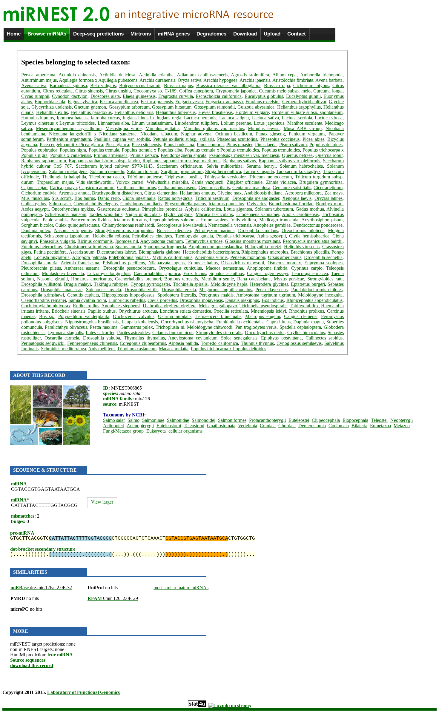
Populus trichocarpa (235, 235)
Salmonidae (178, 420)
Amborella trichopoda (321, 74)
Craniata (268, 425)
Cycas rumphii (35, 96)
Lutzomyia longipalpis (108, 273)
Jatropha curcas (105, 117)
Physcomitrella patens (185, 203)
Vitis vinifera (243, 219)
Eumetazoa (380, 425)
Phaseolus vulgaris (57, 241)
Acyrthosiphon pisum (322, 219)
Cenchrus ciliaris (214, 187)
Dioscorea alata (105, 96)
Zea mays (333, 192)
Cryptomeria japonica (236, 90)
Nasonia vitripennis (73, 230)
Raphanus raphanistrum (43, 160)
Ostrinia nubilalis (174, 316)
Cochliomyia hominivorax (45, 305)
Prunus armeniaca (111, 155)
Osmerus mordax (284, 262)
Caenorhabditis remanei (43, 300)
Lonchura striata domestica (185, 311)
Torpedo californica (219, 343)
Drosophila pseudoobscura (129, 268)
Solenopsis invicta (103, 289)
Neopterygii (401, 420)
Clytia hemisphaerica (309, 235)
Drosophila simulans (258, 230)
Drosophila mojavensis (200, 300)
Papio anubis (55, 219)
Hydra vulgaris (178, 214)
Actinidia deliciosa (117, 74)
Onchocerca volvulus (133, 316)
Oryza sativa (189, 80)
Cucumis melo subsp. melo (285, 90)
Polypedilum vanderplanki (83, 316)
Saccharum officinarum (179, 166)
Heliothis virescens (302, 246)
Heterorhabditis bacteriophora (211, 251)
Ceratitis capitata (83, 294)
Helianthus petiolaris (133, 112)
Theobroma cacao (106, 176)
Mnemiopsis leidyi (268, 311)
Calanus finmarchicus (172, 332)
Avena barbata (329, 80)
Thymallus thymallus (144, 337)
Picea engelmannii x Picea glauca (71, 144)
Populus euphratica (39, 149)
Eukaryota (156, 430)
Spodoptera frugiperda (165, 246)
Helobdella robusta (111, 235)
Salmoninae (153, 420)
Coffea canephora (196, 90)
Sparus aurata (128, 246)
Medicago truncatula (278, 219)
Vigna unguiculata (142, 214)
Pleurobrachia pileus (41, 268)
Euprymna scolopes (323, 262)
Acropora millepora (303, 192)
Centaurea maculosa (251, 187)
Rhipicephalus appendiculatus (314, 300)
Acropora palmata (89, 257)
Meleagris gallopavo (218, 305)
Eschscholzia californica (219, 96)
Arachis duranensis (157, 80)
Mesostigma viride (123, 128)
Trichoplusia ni (170, 327)
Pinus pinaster (239, 144)
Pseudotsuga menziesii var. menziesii (244, 155)
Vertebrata (247, 425)
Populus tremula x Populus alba (152, 149)
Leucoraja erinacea (309, 273)
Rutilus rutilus (86, 305)
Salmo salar (60, 203)
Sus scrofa (62, 198)
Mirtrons (141, 34)
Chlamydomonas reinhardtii (128, 225)
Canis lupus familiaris (141, 203)
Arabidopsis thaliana (263, 192)
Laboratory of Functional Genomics (83, 692)
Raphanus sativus (239, 160)
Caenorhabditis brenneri (138, 278)
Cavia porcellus (162, 300)
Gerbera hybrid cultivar (304, 101)
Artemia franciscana (80, 262)
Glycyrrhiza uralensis (51, 106)
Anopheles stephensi (120, 305)
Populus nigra (73, 149)
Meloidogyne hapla (229, 284)
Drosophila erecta (179, 289)
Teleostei (379, 420)
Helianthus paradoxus (91, 112)
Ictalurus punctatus (226, 203)
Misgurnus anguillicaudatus (225, 289)
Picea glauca (117, 144)
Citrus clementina (160, 192)
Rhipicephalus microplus (264, 251)
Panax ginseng (270, 133)
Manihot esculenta (304, 123)
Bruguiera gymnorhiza (321, 182)
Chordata (287, 425)
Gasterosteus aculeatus (118, 209)
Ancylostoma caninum (161, 241)
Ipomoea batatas (72, 117)
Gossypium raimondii (214, 106)
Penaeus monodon (247, 257)
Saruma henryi (261, 166)
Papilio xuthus (102, 311)
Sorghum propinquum (182, 171)
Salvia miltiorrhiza (224, 166)
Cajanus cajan (34, 187)
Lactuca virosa (329, 117)
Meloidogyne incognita (320, 294)
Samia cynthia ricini (87, 300)
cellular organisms (185, 430)
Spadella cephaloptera (300, 327)
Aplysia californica (203, 209)
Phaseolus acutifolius (237, 139)
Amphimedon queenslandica (215, 246)
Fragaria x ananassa (224, 101)
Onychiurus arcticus (138, 311)
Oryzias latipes (328, 198)
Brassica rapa (277, 85)
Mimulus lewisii (264, 128)
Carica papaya (63, 187)
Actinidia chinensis (77, 74)
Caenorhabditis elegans (95, 203)
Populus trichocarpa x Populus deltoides (228, 348)
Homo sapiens (214, 219)
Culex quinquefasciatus (77, 225)
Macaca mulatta (173, 348)
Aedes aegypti (34, 209)
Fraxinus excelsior (262, 101)
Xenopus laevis (297, 198)
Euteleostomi (168, 425)
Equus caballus (203, 262)
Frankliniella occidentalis (239, 321)
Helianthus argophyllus (299, 106)
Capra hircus (278, 321)
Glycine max (229, 192)
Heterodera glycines (269, 284)
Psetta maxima (103, 327)
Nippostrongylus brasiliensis (92, 321)
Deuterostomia (312, 425)
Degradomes (211, 34)
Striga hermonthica (223, 171)
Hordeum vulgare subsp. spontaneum (307, 112)
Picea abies (313, 139)
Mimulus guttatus (162, 128)
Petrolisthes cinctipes (152, 235)
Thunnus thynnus (257, 343)
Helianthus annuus (197, 192)
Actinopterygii (140, 425)
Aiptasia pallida (183, 343)
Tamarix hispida (258, 171)
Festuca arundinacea (119, 101)
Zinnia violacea (281, 182)
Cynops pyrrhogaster (150, 284)
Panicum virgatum (307, 133)
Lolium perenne (236, 123)
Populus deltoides (326, 144)
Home (14, 34)
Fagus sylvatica (82, 101)
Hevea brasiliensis (215, 112)
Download (245, 34)
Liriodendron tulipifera (196, 123)
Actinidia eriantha (156, 74)
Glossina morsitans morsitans (252, 241)
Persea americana (38, 74)
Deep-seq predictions (98, 34)
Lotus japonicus (269, 123)
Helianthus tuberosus (176, 112)
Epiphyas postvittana (281, 337)
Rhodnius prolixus (306, 311)
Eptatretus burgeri (308, 284)
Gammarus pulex (136, 327)
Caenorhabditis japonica (157, 273)
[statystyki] (197, 705)
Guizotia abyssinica (255, 106)
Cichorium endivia (38, 192)
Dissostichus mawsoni (242, 262)
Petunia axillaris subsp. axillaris (183, 139)
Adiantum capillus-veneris (202, 74)
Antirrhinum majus (39, 80)
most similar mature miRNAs (181, 587)
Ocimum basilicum (233, 133)
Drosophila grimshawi (42, 294)
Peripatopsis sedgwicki (43, 343)
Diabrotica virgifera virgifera (170, 305)
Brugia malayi (77, 284)
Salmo (133, 420)
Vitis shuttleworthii (94, 182)
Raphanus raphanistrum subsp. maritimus (181, 160)
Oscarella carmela (61, 337)
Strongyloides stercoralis (219, 332)
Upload (272, 34)
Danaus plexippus (242, 300)
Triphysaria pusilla (183, 176)
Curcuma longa (328, 90)
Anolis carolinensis (300, 214)
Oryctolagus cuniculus (180, 268)
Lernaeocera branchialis (218, 316)
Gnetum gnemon (90, 106)
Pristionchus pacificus (124, 262)
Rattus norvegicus (175, 198)
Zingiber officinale (245, 182)
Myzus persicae (289, 278)
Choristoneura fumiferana (89, 246)
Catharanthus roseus (177, 187)
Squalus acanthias (226, 273)
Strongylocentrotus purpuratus (124, 230)
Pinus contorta (210, 144)
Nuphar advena (196, 133)
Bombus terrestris (181, 278)
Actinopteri (113, 425)
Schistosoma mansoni (65, 214)
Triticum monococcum (270, 176)
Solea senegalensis (239, 337)
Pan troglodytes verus (256, 327)
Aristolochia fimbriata (292, 80)
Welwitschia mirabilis (167, 182)
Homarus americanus (91, 278)
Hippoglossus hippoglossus (128, 294)
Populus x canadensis (70, 155)
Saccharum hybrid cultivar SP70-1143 (114, 166)
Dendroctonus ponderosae (318, 225)
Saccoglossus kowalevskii (180, 225)
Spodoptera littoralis (176, 294)
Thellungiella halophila (64, 176)
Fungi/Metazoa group (123, 430)
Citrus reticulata (58, 90)
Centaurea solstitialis (292, 187)
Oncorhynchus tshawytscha (187, 321)
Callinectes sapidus (324, 337)
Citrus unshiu (118, 90)
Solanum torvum (143, 171)
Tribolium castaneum (136, 348)
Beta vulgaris (103, 85)
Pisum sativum (293, 144)
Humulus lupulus (37, 117)
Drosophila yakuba (101, 337)
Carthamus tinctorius (136, 187)
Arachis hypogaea (220, 80)
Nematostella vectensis (229, 225)
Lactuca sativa (265, 117)
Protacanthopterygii (267, 420)
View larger (102, 501)
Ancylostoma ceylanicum (192, 337)
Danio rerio (109, 198)
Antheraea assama (81, 268)
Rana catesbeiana (254, 278)
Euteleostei (298, 420)
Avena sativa (33, 85)
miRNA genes (174, 34)
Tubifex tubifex (304, 305)
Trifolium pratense (144, 176)
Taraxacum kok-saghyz (298, 171)
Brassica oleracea (174, 230)
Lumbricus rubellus (126, 300)
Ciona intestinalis (138, 198)
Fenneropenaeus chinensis (92, 343)
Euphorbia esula (50, 101)
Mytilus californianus (172, 257)
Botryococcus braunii (139, 85)
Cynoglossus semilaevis (299, 343)
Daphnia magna (308, 321)
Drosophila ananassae (62, 289)
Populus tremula (104, 149)
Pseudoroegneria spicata (183, 155)
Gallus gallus (33, 203)
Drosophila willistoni (41, 284)
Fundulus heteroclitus (41, 246)
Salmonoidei (203, 420)
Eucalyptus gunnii (303, 96)
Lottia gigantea (238, 209)
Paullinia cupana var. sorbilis (122, 139)
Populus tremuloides (281, 149)
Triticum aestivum (212, 198)
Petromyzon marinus (214, 230)
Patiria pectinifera (50, 251)
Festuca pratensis (157, 101)
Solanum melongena (68, 171)
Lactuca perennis (200, 117)
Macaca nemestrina (224, 268)
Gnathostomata (221, 425)
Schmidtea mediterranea (63, 348)
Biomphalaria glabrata (159, 251)
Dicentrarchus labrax (116, 251)
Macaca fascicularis (214, 214)
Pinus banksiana (179, 144)
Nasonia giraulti (52, 278)
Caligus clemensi (300, 316)
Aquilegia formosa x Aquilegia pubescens (98, 80)
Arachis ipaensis (255, 80)
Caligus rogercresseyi (267, 273)
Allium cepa (284, 74)
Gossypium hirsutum (171, 106)
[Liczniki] (229, 705)
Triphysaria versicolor (224, 176)
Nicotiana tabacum (158, 133)
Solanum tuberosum (274, 209)
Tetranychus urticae (203, 241)
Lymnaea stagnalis (65, 332)
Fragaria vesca (189, 101)
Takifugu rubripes (111, 284)
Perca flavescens (271, 289)
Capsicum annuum (96, 187)
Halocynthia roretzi (263, 246)
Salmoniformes (232, 420)
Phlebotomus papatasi (129, 257)
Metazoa (402, 425)
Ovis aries (256, 203)
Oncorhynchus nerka (265, 332)
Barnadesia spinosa (68, 85)
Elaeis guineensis (139, 96)
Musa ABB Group (303, 128)
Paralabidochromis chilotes (317, 289)
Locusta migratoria (52, 257)
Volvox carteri (129, 182)
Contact (296, 34)
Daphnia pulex (35, 230)
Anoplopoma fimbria (267, 268)
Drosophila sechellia (323, 257)
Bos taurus (84, 198)
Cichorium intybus (311, 85)
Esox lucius (194, 273)
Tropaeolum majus (55, 182)
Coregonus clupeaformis (143, 343)
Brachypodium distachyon (117, 192)
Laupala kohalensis (140, 321)
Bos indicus (273, 300)
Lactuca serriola (297, 117)
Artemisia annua (74, 192)
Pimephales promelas (162, 209)
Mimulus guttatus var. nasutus (213, 128)
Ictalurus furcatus (129, 219)
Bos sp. (47, 316)
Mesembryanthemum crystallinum (68, 128)
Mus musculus (35, 198)
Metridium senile (217, 278)
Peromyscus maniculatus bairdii (313, 241)
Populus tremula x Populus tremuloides (222, 149)
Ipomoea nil (126, 241)
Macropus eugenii (262, 316)
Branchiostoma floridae (291, 203)
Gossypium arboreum (129, 106)
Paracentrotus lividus (90, 219)
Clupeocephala (326, 420)
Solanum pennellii (107, 171)
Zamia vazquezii (207, 182)
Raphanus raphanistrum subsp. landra (104, 160)
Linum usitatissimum (152, 123)
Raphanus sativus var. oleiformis (289, 160)
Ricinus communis (95, 241)
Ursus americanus (285, 257)
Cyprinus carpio (306, 268)
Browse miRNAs (46, 34)
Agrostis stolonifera (250, 74)
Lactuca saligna (234, 117)
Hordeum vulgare (252, 112)
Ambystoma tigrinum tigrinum (265, 294)
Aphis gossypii (271, 235)
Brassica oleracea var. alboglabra (228, 85)
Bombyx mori (329, 203)
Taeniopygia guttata (194, 235)
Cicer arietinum (328, 187)
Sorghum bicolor (37, 225)
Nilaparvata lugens (166, 262)
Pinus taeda (266, 144)
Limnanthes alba (113, 123)
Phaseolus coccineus (280, 139)
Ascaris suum (81, 251)
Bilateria (359, 425)
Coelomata (339, 425)
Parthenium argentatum (69, 139)
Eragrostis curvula (175, 96)
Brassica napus (178, 85)
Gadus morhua (310, 209)
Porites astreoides (133, 332)
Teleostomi (194, 425)
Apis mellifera (101, 348)
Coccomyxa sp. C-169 (154, 90)
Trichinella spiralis (190, 284)
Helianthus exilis (52, 112)
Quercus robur (329, 155)
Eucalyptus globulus (264, 96)
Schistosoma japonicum (67, 235)
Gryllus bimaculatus (306, 332)
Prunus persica (144, 155)
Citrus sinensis (89, 90)
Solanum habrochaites (301, 166)
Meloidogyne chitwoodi (209, 327)
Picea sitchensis (146, 144)
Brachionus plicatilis (310, 251)
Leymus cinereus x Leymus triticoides (58, 123)
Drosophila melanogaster (256, 198)
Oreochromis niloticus (303, 230)
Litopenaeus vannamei (257, 214)
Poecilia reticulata (231, 311)
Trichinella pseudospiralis (263, 305)
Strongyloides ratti (325, 278)
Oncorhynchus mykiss (72, 209)
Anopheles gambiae (272, 225)
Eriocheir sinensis (68, 311)
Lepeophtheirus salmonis (173, 219)
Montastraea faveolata (63, 273)
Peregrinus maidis (216, 294)
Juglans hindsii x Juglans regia (151, 117)
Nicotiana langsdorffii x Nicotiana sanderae (92, 133)
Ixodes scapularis (105, 214)
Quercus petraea (297, 155)
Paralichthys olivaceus (66, 327)
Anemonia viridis (211, 257)
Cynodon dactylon (70, 96)
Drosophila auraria (39, 262)
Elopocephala (355, 420)
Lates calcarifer (100, 332)
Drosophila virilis (141, 289)
